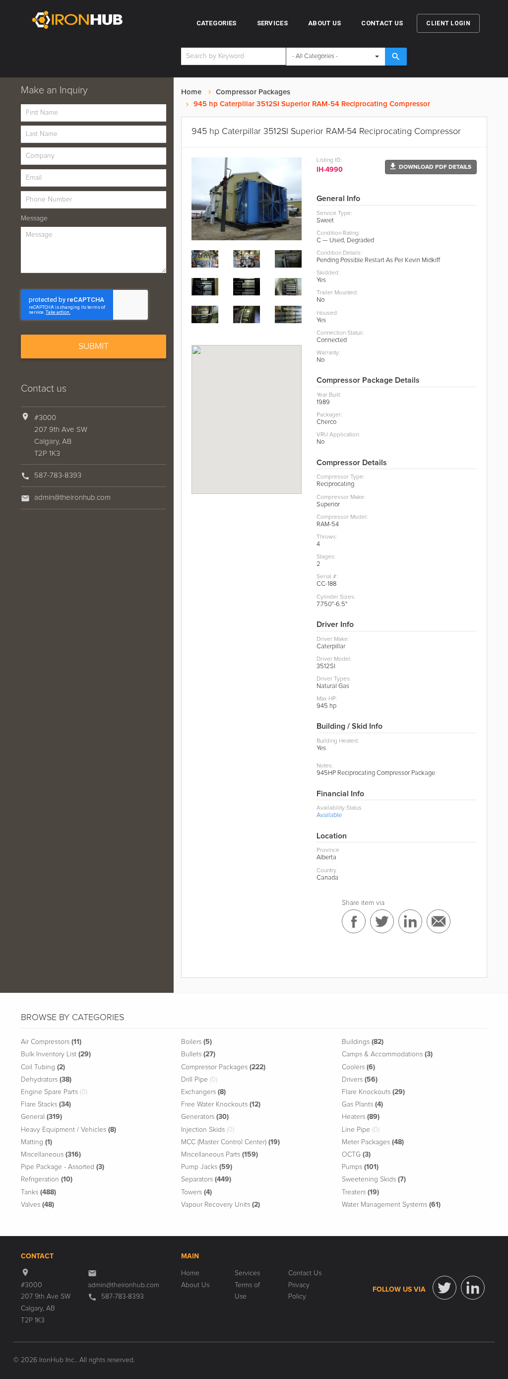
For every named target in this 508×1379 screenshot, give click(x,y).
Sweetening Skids (374, 1179)
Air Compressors (51, 1041)
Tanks (38, 1192)
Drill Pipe (199, 1079)
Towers (196, 1192)
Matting (36, 1142)
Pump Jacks (206, 1167)
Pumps (360, 1167)
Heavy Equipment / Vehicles (68, 1129)
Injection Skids (207, 1129)
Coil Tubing (43, 1067)
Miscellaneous (51, 1154)
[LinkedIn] (473, 1288)
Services (272, 23)
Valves (37, 1204)
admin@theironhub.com (72, 497)
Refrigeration (46, 1179)
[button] (431, 167)
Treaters (360, 1192)
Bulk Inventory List (56, 1054)
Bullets (198, 1054)
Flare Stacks (46, 1104)
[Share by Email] (438, 921)
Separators (206, 1179)
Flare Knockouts (373, 1092)
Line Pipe (361, 1129)
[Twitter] (444, 1288)
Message (34, 218)
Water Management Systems (391, 1204)
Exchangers (203, 1092)
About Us (324, 23)
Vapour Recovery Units (220, 1204)
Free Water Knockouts (220, 1104)
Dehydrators (46, 1079)
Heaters (361, 1116)
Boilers (196, 1041)
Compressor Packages (253, 92)
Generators (205, 1116)
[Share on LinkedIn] (410, 921)
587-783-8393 (57, 475)
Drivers (360, 1079)
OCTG (356, 1154)
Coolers (358, 1067)
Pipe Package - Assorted (62, 1167)
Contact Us (382, 23)
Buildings (362, 1041)
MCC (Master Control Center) (230, 1142)
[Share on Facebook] (354, 921)
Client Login (448, 23)
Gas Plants (362, 1104)
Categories (216, 23)
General (41, 1116)
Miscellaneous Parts (219, 1154)
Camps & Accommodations (387, 1054)
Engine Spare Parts (54, 1092)
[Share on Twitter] (382, 921)
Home (191, 92)
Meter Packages (373, 1142)
